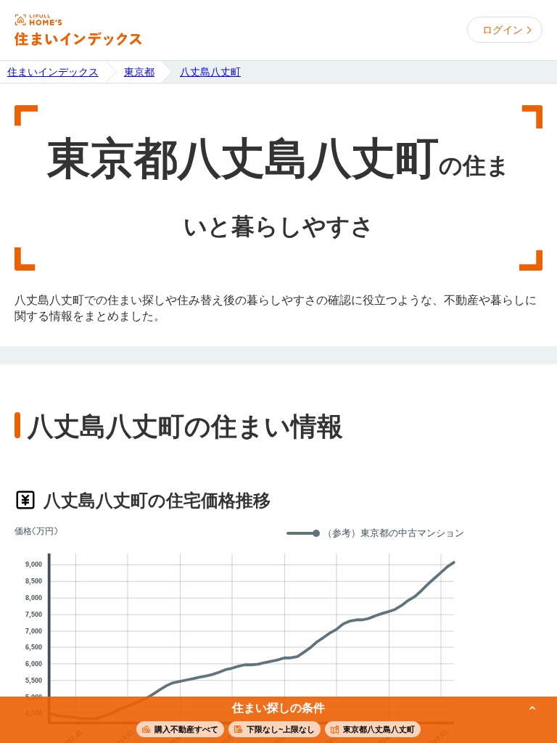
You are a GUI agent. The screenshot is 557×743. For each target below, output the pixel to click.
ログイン (502, 30)
